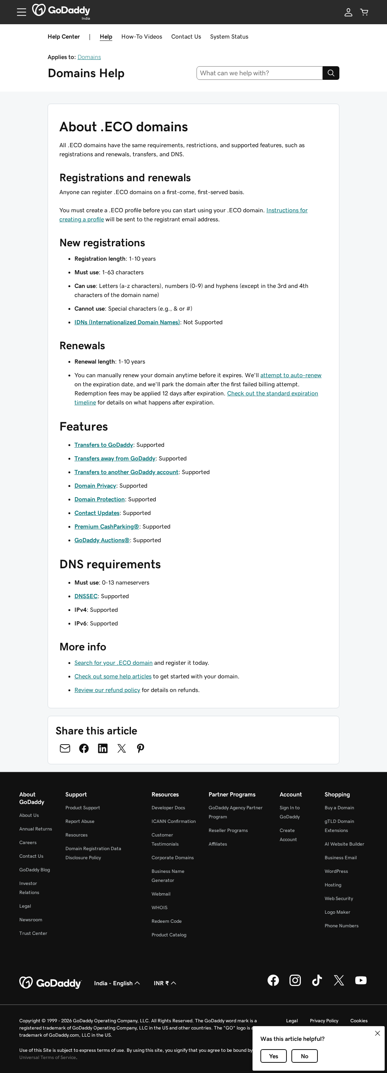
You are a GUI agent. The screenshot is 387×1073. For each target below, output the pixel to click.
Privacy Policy (324, 1020)
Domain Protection (99, 499)
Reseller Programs (228, 830)
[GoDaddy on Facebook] (273, 985)
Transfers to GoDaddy (103, 445)
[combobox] (260, 73)
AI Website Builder (344, 843)
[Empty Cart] (364, 12)
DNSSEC (86, 596)
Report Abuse (79, 821)
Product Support (82, 807)
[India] (61, 10)
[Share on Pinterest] (140, 748)
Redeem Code (167, 921)
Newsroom (30, 919)
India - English (113, 983)
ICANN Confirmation (174, 821)
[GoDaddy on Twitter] (339, 985)
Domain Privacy (95, 485)
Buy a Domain (339, 807)
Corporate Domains (173, 857)
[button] (377, 1033)
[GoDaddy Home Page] (50, 983)
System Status (229, 36)
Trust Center (33, 933)
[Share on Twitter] (121, 748)
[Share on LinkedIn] (102, 748)
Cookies (359, 1020)
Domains (89, 57)
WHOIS (159, 907)
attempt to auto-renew (291, 375)
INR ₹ (161, 983)
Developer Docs (168, 807)
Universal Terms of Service (47, 1057)
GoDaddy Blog (34, 869)
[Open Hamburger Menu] (18, 12)
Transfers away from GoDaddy (114, 458)
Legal (25, 905)
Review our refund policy (107, 690)
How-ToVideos (141, 36)
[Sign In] (348, 12)
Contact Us (186, 36)
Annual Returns (35, 828)
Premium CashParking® (106, 526)
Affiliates (218, 843)
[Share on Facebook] (83, 748)
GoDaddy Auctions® (102, 540)
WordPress (336, 871)
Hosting (333, 884)
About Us (29, 815)
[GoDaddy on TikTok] (317, 985)
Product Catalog (169, 934)
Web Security (339, 898)
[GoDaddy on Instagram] (295, 985)
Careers (28, 842)
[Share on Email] (65, 748)
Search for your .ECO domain (113, 662)
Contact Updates (96, 513)
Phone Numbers (342, 925)
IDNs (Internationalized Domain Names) (127, 322)
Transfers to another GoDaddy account (126, 472)
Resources (76, 834)
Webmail (161, 893)
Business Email (341, 857)
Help (106, 36)
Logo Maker (337, 912)
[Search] (331, 73)
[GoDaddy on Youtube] (361, 985)
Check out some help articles (113, 676)
